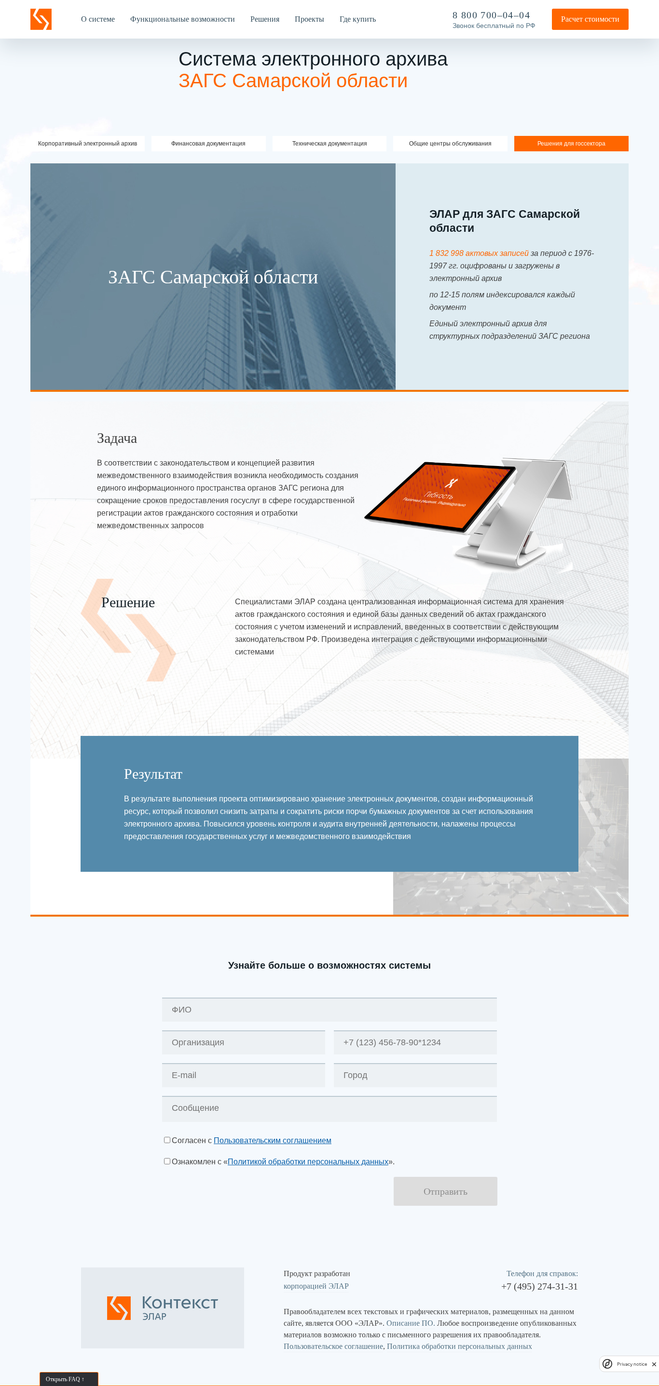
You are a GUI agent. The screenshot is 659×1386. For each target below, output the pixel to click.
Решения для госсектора (571, 143)
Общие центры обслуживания (450, 143)
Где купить (358, 19)
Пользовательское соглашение (333, 1346)
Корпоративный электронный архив (87, 143)
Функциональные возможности (182, 19)
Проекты (309, 19)
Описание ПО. (410, 1323)
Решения (264, 19)
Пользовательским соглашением (272, 1140)
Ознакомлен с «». (283, 1162)
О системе (98, 19)
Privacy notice (632, 1364)
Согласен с (251, 1140)
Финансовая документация (208, 143)
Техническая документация (329, 143)
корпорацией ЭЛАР (316, 1286)
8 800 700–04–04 (491, 15)
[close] (654, 1364)
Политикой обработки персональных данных (308, 1162)
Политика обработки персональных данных (459, 1346)
